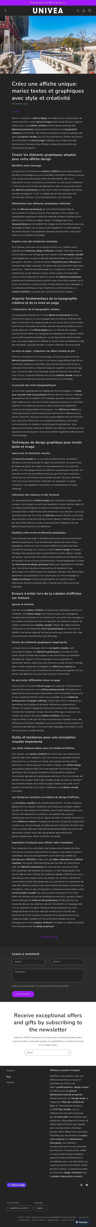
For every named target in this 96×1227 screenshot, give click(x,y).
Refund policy (84, 1217)
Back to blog (50, 937)
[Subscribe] (69, 1053)
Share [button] (17, 111)
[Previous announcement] (5, 3)
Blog (9, 1076)
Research (11, 1071)
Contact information (69, 1220)
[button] (5, 10)
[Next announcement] (91, 3)
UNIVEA (27, 1217)
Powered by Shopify (68, 1217)
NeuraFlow (56, 1217)
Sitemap (10, 1082)
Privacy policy (24, 1220)
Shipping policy (53, 1220)
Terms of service (38, 1220)
